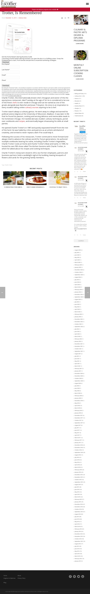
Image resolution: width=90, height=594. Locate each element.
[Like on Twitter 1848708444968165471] (81, 235)
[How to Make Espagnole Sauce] (36, 178)
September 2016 (79, 452)
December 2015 (79, 474)
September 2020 (79, 381)
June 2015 (77, 489)
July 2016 (77, 457)
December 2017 (79, 415)
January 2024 (78, 292)
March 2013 (78, 556)
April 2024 (77, 284)
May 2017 (77, 432)
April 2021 (77, 363)
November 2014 (79, 507)
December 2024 (79, 270)
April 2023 (77, 309)
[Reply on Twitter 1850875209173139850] (75, 172)
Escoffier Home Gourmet (82, 148)
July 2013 (77, 546)
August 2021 (78, 353)
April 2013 (77, 553)
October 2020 (78, 378)
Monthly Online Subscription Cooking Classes (81, 70)
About (19, 575)
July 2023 (77, 302)
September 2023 (79, 297)
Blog (5, 582)
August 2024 (78, 277)
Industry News (22, 18)
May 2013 (77, 551)
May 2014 (77, 521)
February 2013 (78, 558)
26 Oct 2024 (81, 180)
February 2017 (78, 440)
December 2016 (79, 445)
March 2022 (78, 336)
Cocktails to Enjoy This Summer (59, 187)
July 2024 (77, 279)
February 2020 (78, 395)
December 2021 (79, 344)
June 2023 (77, 304)
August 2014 (78, 514)
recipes (22, 121)
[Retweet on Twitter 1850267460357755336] (77, 198)
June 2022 (77, 331)
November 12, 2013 (11, 18)
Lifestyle (77, 108)
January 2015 (78, 502)
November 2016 (79, 447)
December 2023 (79, 294)
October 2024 (78, 272)
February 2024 (78, 289)
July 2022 (77, 329)
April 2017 (77, 435)
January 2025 (78, 267)
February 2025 (78, 265)
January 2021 (78, 371)
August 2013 (78, 544)
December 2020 (79, 373)
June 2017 (77, 430)
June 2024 (77, 282)
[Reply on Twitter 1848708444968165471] (75, 235)
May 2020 (77, 391)
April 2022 (77, 334)
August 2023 (78, 299)
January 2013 (78, 561)
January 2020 (78, 398)
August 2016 (78, 455)
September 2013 (79, 541)
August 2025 (78, 250)
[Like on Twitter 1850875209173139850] (81, 172)
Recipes (77, 111)
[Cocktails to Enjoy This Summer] (59, 178)
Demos (76, 98)
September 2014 (79, 511)
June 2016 (77, 460)
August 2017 (78, 425)
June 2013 (77, 548)
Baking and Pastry (79, 93)
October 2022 (78, 324)
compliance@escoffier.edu (15, 95)
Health (76, 103)
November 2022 (79, 321)
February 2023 (78, 314)
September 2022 (79, 326)
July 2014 (77, 516)
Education (77, 101)
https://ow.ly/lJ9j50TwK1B (80, 229)
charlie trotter (8, 165)
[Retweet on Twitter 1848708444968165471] (77, 235)
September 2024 (79, 274)
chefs (14, 102)
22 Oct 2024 (81, 206)
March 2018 (78, 408)
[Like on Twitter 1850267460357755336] (81, 198)
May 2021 (77, 361)
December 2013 (79, 534)
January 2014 (78, 531)
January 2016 (78, 472)
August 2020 (78, 383)
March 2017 (78, 437)
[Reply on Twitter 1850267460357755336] (75, 198)
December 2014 (79, 504)
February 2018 (78, 410)
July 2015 (77, 487)
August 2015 (78, 484)
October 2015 (78, 479)
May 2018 (77, 403)
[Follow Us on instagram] (74, 576)
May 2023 (77, 307)
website (67, 94)
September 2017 (79, 423)
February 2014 (78, 529)
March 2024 (78, 287)
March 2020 (78, 393)
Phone (4, 80)
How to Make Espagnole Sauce (37, 187)
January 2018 (78, 413)
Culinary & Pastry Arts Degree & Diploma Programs (80, 35)
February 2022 (78, 339)
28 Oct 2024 (81, 151)
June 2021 (77, 358)
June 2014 (77, 519)
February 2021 (78, 368)
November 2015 (79, 477)
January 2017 (78, 442)
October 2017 (78, 420)
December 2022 (79, 319)
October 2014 (78, 509)
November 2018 (79, 400)
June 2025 (77, 255)
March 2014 (78, 526)
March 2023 (78, 312)
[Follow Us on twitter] (78, 576)
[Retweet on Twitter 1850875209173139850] (77, 172)
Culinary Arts (78, 96)
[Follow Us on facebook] (70, 576)
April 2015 (77, 494)
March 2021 (78, 366)
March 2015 (78, 497)
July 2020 (77, 386)
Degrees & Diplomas (9, 578)
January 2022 (78, 341)
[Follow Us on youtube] (82, 576)
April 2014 (77, 524)
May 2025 (77, 257)
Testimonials (78, 116)
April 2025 (77, 260)
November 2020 (79, 376)
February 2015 (78, 499)
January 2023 (78, 316)
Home (5, 575)
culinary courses (32, 107)
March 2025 (78, 262)
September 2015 (79, 482)
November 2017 (79, 418)
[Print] (62, 18)
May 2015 (77, 492)
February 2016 (78, 469)
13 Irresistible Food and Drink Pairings (14, 187)
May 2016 (77, 462)
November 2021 (79, 346)
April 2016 (77, 465)
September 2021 (79, 351)
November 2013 (79, 536)
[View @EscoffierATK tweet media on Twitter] (76, 231)
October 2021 (78, 349)
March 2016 (78, 467)
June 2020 (77, 388)
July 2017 (77, 428)
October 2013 (78, 539)
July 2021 (77, 356)
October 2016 (78, 450)
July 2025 (77, 252)
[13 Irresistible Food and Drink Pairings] (13, 178)
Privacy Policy (21, 578)
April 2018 (77, 405)
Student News (78, 113)
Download (5, 62)
